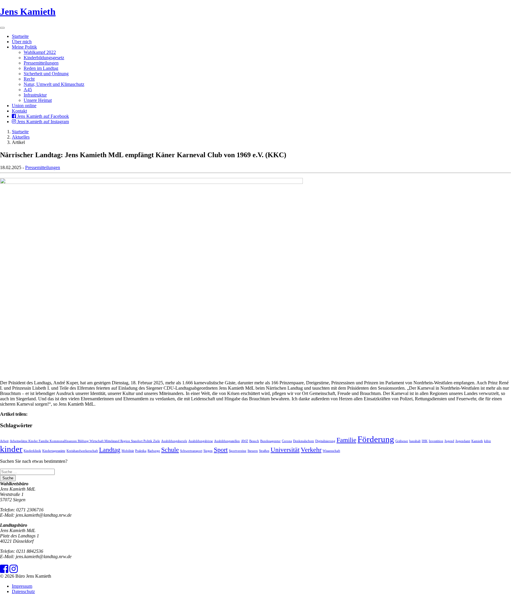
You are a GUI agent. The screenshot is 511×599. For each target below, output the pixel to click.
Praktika (140, 450)
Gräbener (401, 441)
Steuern (253, 450)
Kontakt (19, 110)
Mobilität (128, 450)
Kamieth (477, 441)
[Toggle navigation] (2, 28)
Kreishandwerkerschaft (82, 450)
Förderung (376, 439)
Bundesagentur (270, 441)
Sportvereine (237, 450)
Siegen (208, 450)
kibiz (487, 441)
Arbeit (4, 441)
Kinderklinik (32, 450)
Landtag (109, 449)
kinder (11, 449)
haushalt (415, 441)
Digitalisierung (325, 441)
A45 (28, 89)
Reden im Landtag (41, 68)
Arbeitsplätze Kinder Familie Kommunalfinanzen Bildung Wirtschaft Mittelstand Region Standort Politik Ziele (85, 441)
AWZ (244, 441)
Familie (346, 440)
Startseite (20, 36)
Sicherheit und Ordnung (46, 73)
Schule (170, 449)
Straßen (264, 450)
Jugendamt (462, 441)
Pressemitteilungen (41, 62)
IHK (425, 441)
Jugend (449, 441)
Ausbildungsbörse (200, 441)
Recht (29, 78)
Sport (221, 449)
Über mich (22, 41)
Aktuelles (21, 136)
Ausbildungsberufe (174, 441)
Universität (285, 449)
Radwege (154, 450)
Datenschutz (23, 591)
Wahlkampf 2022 (40, 52)
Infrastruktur (35, 94)
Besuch (254, 441)
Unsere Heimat (38, 100)
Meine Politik (24, 46)
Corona (287, 441)
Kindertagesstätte (53, 450)
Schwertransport (191, 450)
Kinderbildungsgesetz (44, 57)
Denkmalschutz (303, 441)
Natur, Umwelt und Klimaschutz (54, 84)
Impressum (22, 586)
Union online (24, 105)
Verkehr (311, 449)
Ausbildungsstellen (227, 441)
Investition (436, 441)
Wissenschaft (331, 450)
